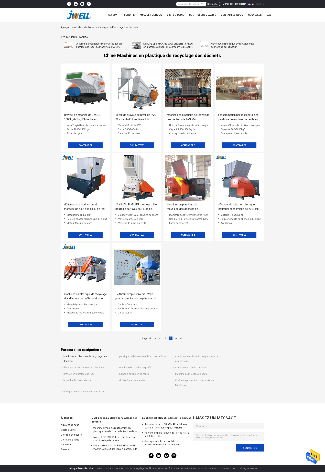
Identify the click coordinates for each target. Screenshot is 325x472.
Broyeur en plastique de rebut (79, 374)
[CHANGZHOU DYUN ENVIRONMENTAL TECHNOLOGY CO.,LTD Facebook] (69, 4)
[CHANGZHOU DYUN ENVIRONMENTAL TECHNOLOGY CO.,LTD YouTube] (82, 4)
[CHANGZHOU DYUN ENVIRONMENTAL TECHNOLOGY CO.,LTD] (79, 15)
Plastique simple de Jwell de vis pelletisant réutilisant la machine (162, 443)
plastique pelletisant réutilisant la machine (142, 356)
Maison (112, 15)
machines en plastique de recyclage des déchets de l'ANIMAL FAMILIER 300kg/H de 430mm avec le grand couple (188, 117)
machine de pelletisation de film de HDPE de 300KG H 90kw (166, 434)
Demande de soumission (234, 4)
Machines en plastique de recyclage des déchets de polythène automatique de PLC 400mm (185, 207)
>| (181, 338)
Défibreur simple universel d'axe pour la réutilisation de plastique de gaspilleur (136, 296)
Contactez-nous (232, 15)
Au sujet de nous (151, 15)
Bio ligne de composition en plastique (83, 391)
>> (176, 338)
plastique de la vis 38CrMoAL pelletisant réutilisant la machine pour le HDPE (166, 426)
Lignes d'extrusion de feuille (134, 374)
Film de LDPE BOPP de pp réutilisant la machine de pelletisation (114, 439)
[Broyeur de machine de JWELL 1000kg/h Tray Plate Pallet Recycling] (85, 88)
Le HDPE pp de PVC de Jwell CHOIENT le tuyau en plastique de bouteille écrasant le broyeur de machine (168, 46)
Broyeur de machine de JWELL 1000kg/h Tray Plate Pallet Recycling (82, 117)
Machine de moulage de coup (191, 374)
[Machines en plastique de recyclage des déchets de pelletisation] (203, 45)
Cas (269, 15)
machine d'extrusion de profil (135, 367)
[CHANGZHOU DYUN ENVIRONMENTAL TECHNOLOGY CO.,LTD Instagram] (89, 4)
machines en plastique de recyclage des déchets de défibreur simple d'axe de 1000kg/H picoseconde (85, 296)
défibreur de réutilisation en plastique (83, 367)
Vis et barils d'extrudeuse (77, 380)
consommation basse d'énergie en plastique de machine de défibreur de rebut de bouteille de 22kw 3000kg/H (238, 117)
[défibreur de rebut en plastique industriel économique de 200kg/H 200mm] (239, 178)
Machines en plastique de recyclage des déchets (114, 420)
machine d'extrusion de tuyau (191, 367)
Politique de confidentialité (81, 468)
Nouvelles (255, 15)
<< (160, 338)
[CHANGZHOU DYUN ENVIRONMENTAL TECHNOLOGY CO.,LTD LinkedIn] (76, 4)
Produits (129, 15)
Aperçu (65, 27)
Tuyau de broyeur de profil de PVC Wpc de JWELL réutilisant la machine (135, 117)
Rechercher (212, 4)
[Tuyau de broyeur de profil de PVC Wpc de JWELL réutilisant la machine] (137, 88)
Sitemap (65, 449)
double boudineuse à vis (132, 380)
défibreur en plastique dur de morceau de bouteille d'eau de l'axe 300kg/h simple (85, 207)
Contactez (85, 145)
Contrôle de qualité (202, 15)
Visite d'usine (175, 15)
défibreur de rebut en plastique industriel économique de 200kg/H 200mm (238, 207)
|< (155, 338)
